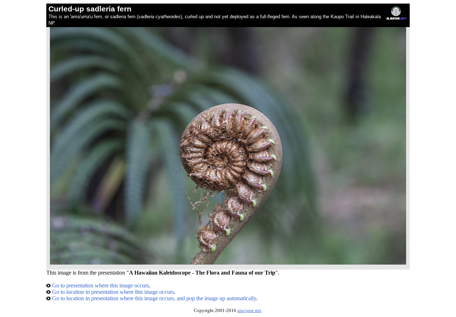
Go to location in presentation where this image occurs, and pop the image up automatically (153, 298)
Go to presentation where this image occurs (100, 285)
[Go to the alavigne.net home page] (396, 18)
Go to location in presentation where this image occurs (112, 292)
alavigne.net (249, 310)
